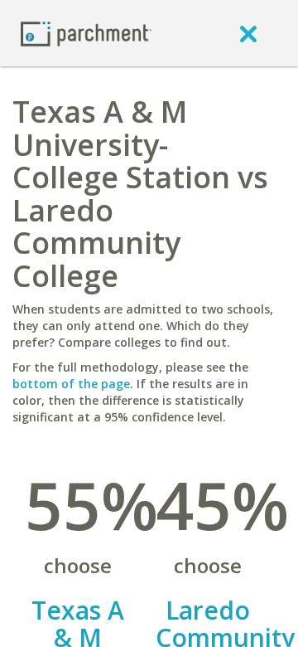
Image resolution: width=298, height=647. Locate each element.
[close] (248, 33)
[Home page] (86, 33)
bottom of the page (71, 384)
